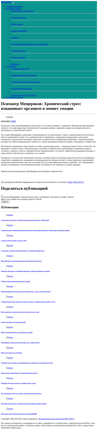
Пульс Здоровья (18, 57)
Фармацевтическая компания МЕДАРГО (56, 419)
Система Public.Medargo (21, 88)
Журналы (15, 64)
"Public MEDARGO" (76, 182)
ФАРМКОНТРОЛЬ (14, 97)
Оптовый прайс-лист (20, 69)
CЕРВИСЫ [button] (11, 66)
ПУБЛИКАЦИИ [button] (13, 9)
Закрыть (5, 202)
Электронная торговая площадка (25, 82)
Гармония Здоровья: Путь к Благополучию (29, 44)
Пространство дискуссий (22, 11)
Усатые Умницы (18, 51)
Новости (15, 37)
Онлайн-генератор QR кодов (23, 95)
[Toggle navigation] (13, 2)
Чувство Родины (18, 18)
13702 (13, 121)
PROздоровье (17, 24)
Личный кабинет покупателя (23, 75)
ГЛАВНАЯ (14, 6)
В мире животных (19, 31)
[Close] (2, 195)
